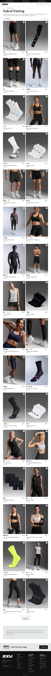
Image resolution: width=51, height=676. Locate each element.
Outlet (18, 666)
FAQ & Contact (31, 658)
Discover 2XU (20, 667)
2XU (27, 674)
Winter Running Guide (43, 667)
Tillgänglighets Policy (31, 666)
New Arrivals (20, 656)
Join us (43, 647)
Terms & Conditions (30, 669)
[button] (48, 4)
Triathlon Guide (43, 661)
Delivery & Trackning (30, 660)
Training (19, 664)
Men (18, 660)
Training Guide (43, 665)
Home (4, 8)
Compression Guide (42, 659)
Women (18, 658)
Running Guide (43, 663)
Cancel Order (31, 671)
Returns (30, 663)
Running (19, 662)
